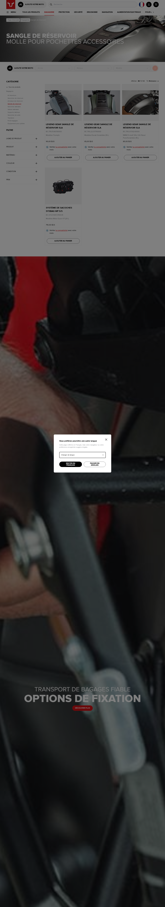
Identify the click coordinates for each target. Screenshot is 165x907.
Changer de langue (68, 455)
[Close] (106, 439)
